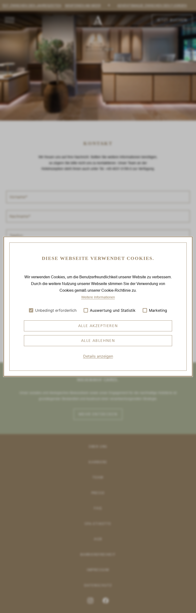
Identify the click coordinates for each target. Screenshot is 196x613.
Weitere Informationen (98, 297)
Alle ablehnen (98, 340)
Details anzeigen (98, 356)
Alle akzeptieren (98, 325)
